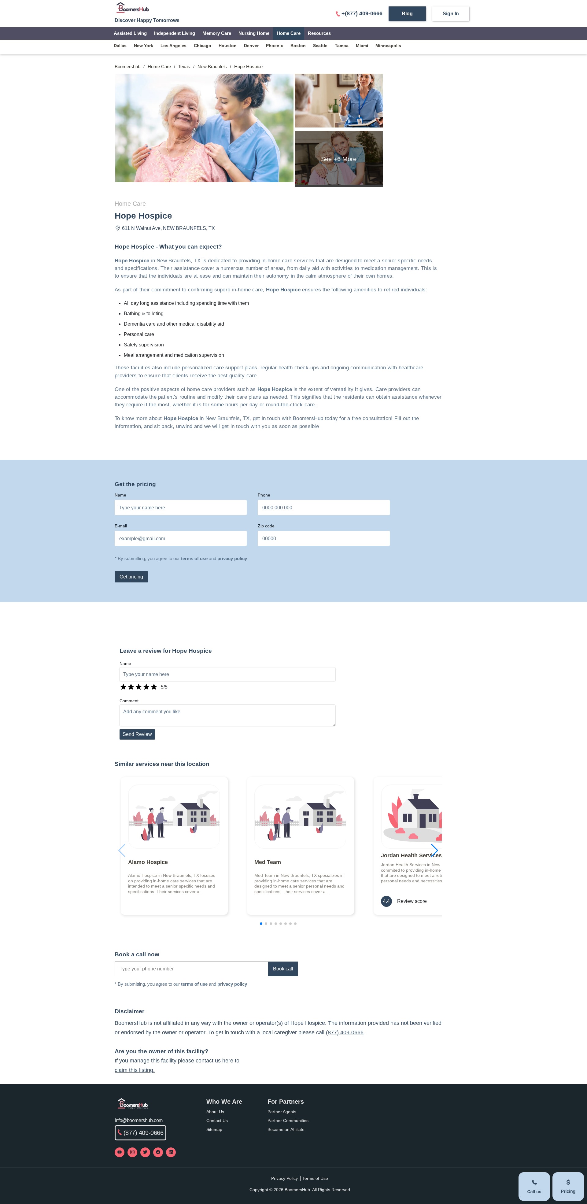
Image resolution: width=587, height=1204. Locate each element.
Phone (264, 495)
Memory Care (216, 33)
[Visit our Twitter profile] (145, 1152)
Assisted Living (130, 33)
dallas (120, 45)
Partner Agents (282, 1111)
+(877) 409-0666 (361, 13)
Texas (184, 66)
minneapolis (388, 45)
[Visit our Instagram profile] (132, 1152)
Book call (283, 968)
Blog (407, 13)
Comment (129, 700)
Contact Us (217, 1120)
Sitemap (214, 1129)
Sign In (451, 13)
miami (362, 45)
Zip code (266, 525)
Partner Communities (288, 1120)
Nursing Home (253, 33)
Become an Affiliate (286, 1129)
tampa (342, 45)
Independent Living (174, 33)
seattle (320, 45)
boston (298, 45)
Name (120, 495)
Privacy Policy (284, 1178)
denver (251, 45)
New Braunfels (212, 66)
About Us (215, 1111)
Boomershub (127, 66)
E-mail (121, 525)
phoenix (274, 45)
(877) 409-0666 (345, 1032)
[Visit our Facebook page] (158, 1152)
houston (228, 45)
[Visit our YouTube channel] (119, 1152)
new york (143, 45)
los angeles (173, 45)
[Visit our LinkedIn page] (171, 1152)
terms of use (194, 558)
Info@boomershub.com (139, 1120)
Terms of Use (315, 1178)
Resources (319, 33)
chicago (202, 45)
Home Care (289, 33)
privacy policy (232, 558)
